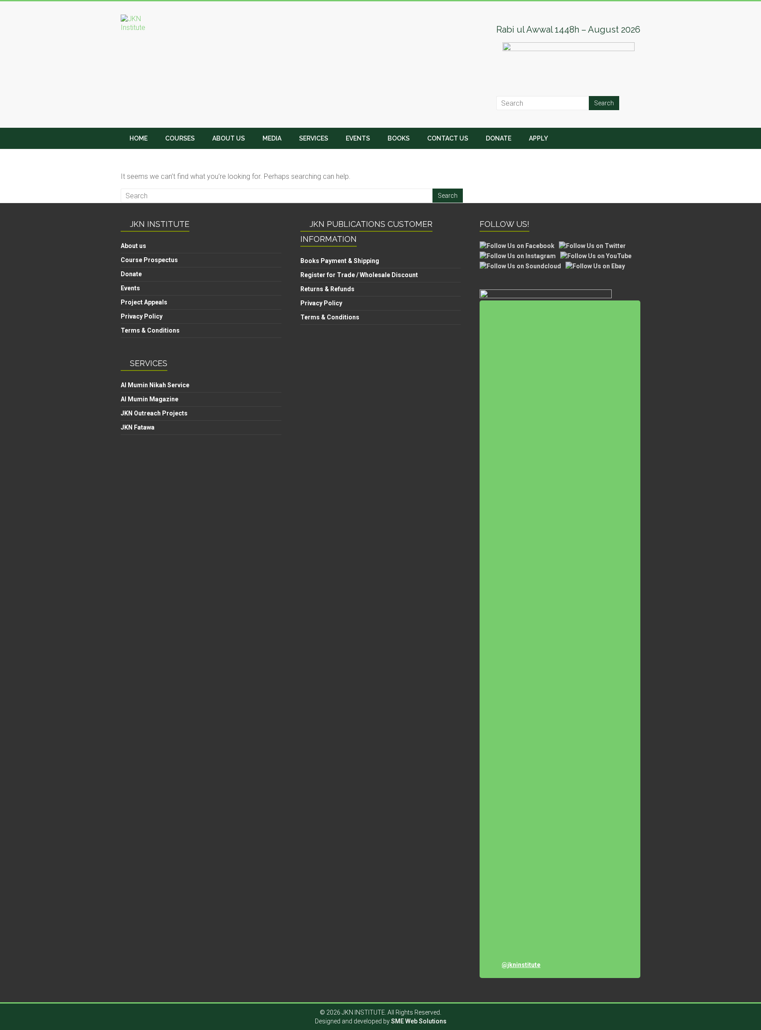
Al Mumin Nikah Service (155, 385)
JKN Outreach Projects (154, 413)
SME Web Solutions (419, 1021)
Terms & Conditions (150, 330)
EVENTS (358, 138)
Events (130, 288)
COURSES (180, 138)
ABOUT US (228, 138)
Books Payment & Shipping (339, 260)
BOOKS (399, 138)
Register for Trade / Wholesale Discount (359, 274)
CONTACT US (447, 138)
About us (133, 245)
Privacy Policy (142, 316)
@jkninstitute (521, 964)
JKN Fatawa (138, 427)
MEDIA (271, 138)
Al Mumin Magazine (149, 399)
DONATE (498, 138)
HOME (138, 138)
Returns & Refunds (327, 289)
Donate (131, 274)
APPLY (538, 138)
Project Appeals (144, 302)
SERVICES (313, 138)
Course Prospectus (149, 259)
